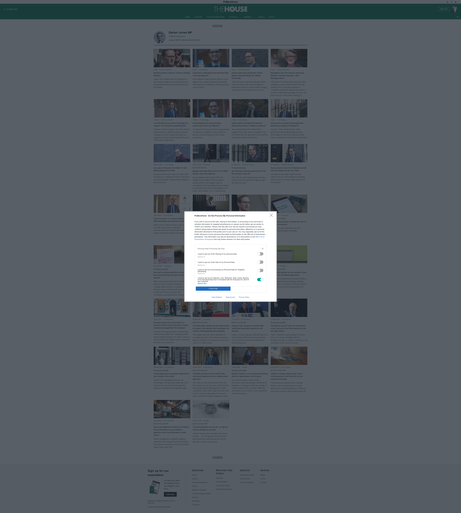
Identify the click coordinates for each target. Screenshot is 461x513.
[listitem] (230, 248)
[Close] (272, 216)
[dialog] (230, 256)
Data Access (230, 297)
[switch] (260, 253)
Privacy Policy (244, 297)
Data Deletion (217, 297)
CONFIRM (213, 289)
